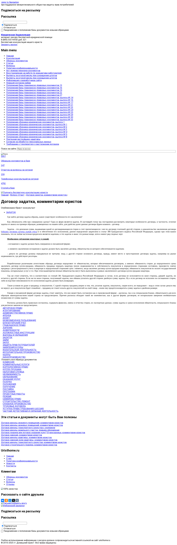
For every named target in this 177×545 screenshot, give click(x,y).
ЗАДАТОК (11, 212)
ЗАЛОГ (6, 342)
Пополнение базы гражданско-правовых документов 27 (34, 95)
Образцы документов (17, 61)
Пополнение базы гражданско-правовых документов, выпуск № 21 (39, 105)
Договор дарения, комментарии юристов (21, 435)
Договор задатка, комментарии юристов (46, 195)
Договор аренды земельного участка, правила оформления (30, 430)
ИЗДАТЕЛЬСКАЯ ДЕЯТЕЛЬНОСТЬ (19, 350)
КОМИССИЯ (8, 362)
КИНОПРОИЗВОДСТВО (14, 357)
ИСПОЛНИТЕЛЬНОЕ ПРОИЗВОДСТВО (21, 352)
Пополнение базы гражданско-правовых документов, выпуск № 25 (39, 112)
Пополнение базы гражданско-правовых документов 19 (34, 90)
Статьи (9, 63)
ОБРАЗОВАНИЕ (10, 377)
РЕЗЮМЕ (7, 396)
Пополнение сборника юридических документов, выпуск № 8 (36, 137)
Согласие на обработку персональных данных (28, 142)
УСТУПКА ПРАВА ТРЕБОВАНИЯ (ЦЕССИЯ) (23, 408)
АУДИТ (6, 318)
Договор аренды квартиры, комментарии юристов (26, 437)
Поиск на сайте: (9, 148)
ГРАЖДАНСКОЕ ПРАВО (14, 325)
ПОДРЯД (7, 381)
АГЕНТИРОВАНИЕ (11, 310)
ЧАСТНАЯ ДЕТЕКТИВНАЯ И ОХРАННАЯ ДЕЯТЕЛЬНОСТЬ (30, 411)
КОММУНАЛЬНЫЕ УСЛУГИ (16, 364)
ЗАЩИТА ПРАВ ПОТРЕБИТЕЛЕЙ (19, 345)
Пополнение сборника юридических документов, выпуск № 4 (36, 132)
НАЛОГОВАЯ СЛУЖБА (13, 372)
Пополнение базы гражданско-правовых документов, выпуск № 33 (39, 119)
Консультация (13, 58)
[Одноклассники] (6, 500)
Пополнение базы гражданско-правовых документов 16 (34, 88)
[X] (13, 500)
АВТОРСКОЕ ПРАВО (12, 308)
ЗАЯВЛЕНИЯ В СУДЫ (13, 347)
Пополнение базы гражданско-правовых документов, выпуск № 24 (39, 110)
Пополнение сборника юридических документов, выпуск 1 (35, 122)
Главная (10, 56)
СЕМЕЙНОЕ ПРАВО (12, 399)
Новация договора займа (18, 83)
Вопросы (10, 65)
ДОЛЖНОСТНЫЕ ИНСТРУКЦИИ (18, 332)
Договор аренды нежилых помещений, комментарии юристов (32, 425)
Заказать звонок (9, 44)
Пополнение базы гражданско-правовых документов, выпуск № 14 (39, 97)
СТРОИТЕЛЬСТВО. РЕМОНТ (16, 401)
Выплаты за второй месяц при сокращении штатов (31, 75)
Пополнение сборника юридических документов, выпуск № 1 (36, 124)
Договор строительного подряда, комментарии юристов (29, 445)
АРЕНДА (7, 315)
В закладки (19, 505)
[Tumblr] (17, 500)
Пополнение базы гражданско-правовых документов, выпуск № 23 (39, 107)
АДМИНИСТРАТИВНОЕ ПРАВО (18, 313)
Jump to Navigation (10, 2)
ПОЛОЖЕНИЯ (9, 384)
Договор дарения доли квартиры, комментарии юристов (29, 440)
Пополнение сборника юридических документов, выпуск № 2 (36, 127)
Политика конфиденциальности (22, 68)
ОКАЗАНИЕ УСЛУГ (12, 379)
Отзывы (10, 484)
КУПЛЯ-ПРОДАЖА (12, 369)
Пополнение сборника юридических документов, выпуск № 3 (36, 129)
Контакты (11, 466)
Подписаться (10, 25)
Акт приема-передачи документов (23, 70)
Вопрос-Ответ (17, 195)
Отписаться (9, 27)
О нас (9, 458)
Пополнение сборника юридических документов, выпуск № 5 (36, 134)
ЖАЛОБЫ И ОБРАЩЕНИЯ (15, 335)
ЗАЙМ (6, 340)
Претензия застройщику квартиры (23, 139)
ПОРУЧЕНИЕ (9, 386)
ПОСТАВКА (8, 389)
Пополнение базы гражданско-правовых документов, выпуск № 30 (39, 117)
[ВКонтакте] (2, 500)
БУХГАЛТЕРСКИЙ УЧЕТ (14, 323)
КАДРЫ (6, 354)
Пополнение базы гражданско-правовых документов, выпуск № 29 (39, 115)
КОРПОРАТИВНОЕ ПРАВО (15, 367)
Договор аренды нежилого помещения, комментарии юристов (32, 423)
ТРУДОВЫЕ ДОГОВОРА (14, 406)
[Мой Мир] (9, 500)
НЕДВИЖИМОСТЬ (12, 374)
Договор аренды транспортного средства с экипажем (28, 427)
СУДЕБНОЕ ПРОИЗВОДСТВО (17, 404)
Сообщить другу (19, 503)
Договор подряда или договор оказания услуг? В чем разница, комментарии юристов (43, 432)
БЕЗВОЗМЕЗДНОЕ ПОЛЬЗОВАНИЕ (19, 320)
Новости (10, 463)
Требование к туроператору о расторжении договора (32, 144)
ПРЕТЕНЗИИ (9, 391)
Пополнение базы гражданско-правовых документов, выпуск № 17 (39, 102)
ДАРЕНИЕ (7, 327)
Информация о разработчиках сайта (24, 80)
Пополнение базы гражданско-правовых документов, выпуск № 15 (39, 100)
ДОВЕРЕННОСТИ (11, 330)
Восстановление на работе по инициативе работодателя (34, 73)
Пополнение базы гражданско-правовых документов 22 (34, 92)
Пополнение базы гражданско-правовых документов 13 (34, 85)
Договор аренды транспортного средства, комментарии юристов (34, 442)
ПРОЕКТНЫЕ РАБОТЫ (14, 394)
